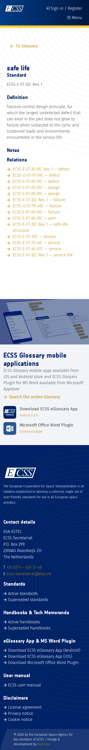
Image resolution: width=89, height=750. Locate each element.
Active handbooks (24, 621)
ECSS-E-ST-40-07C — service (37, 248)
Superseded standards (28, 599)
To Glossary (27, 46)
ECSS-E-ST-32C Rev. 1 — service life (43, 254)
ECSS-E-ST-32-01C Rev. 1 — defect (41, 169)
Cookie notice (20, 719)
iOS (35, 415)
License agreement (25, 707)
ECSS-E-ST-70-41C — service (36, 242)
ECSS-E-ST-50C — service (34, 236)
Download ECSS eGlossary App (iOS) (40, 656)
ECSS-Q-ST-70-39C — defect (36, 175)
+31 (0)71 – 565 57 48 (24, 567)
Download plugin (31, 431)
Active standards (23, 593)
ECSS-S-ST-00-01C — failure (36, 212)
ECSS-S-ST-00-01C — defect (36, 181)
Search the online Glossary (34, 396)
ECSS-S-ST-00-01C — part (34, 218)
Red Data (43, 744)
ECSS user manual (24, 685)
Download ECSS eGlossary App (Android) (44, 650)
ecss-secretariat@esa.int (29, 573)
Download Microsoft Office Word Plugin (43, 662)
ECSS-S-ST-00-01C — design (36, 187)
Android (25, 415)
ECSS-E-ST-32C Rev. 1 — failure (39, 199)
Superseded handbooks (29, 628)
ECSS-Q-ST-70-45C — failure (37, 205)
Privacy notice (20, 713)
